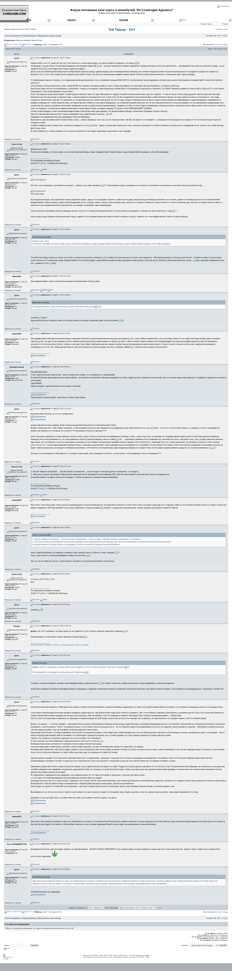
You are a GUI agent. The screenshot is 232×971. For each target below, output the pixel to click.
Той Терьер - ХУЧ (121, 29)
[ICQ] (50, 290)
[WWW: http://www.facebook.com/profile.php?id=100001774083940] (43, 290)
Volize (104, 957)
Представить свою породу (49, 36)
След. (225, 44)
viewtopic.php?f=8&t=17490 (43, 579)
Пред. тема (212, 49)
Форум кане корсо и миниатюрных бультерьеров (121, 13)
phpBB (94, 955)
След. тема (222, 49)
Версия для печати (13, 49)
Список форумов (12, 36)
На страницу (208, 44)
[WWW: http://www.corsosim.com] (43, 169)
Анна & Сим (37, 40)
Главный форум (29, 36)
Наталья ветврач (23, 40)
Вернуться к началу (13, 139)
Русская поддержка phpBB (139, 955)
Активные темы (222, 29)
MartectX (135, 957)
